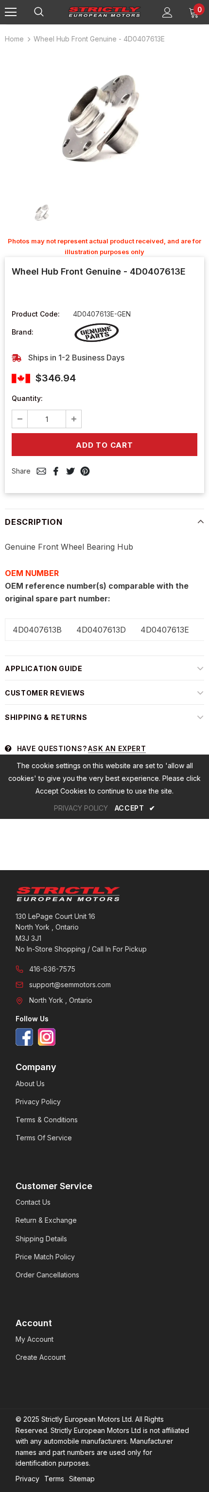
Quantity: (27, 398)
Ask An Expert (117, 748)
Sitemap (82, 1478)
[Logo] (104, 12)
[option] (104, 119)
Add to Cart (104, 445)
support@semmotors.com (70, 984)
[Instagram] (46, 1037)
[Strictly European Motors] (104, 894)
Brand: (23, 332)
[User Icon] (167, 12)
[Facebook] (24, 1037)
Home (14, 39)
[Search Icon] (48, 12)
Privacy (27, 1478)
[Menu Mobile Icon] (11, 12)
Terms (54, 1478)
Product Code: (36, 314)
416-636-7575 (52, 969)
